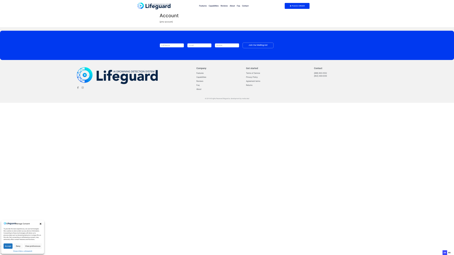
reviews (224, 6)
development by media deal (240, 98)
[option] (449, 252)
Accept (8, 246)
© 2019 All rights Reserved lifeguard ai (217, 98)
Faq (238, 6)
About (232, 6)
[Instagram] (82, 87)
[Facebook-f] (78, 87)
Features (203, 6)
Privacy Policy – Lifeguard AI (22, 251)
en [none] (445, 253)
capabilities (214, 6)
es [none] (449, 253)
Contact (245, 6)
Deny (18, 246)
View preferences (32, 246)
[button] (40, 224)
